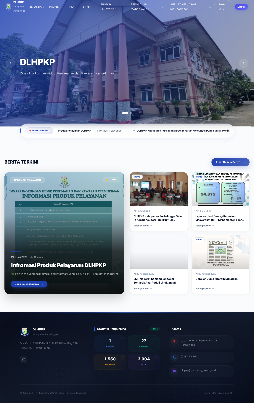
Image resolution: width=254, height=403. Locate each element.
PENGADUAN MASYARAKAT (140, 7)
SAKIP (87, 6)
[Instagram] (23, 359)
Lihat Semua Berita (228, 162)
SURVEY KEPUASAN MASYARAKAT (183, 7)
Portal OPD (222, 7)
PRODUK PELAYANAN (108, 7)
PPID (71, 6)
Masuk (241, 6)
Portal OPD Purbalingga (217, 393)
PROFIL (54, 6)
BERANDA (35, 6)
